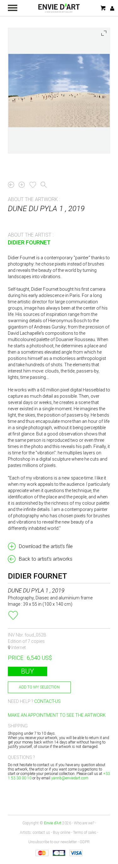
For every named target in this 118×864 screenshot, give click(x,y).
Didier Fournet (29, 242)
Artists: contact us (35, 832)
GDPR (85, 842)
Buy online (61, 832)
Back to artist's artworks (45, 559)
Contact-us (47, 701)
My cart (103, 8)
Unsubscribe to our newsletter (52, 842)
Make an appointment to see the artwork (57, 715)
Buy (27, 671)
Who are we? (84, 823)
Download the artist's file (46, 546)
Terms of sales (84, 832)
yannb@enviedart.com (69, 778)
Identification (112, 8)
